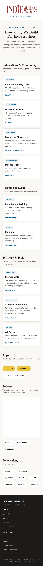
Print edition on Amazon (14, 375)
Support (6, 537)
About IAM (6, 514)
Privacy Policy (8, 545)
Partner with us (8, 527)
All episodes (10, 449)
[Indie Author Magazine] (21, 8)
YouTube (33, 478)
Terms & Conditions (10, 550)
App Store (9, 368)
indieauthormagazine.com (24, 561)
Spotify (8, 442)
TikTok (21, 478)
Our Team (6, 518)
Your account (7, 541)
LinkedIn (8, 484)
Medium (34, 484)
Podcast (6, 522)
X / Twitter (9, 478)
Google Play (23, 368)
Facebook (23, 471)
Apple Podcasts (23, 442)
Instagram (9, 471)
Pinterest (21, 484)
